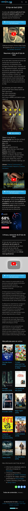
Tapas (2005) (6, 457)
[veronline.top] (6, 2)
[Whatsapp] (16, 487)
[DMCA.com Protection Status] (14, 508)
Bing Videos (12, 482)
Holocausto (16, 164)
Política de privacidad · (13, 503)
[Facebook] (24, 487)
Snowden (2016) (7, 411)
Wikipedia (9, 471)
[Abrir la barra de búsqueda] (22, 2)
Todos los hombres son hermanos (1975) (7, 436)
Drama (9, 164)
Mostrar (20, 492)
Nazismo (16, 166)
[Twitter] (21, 487)
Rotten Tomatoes (20, 475)
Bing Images (20, 478)
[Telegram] (19, 487)
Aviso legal (22, 503)
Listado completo (14, 505)
